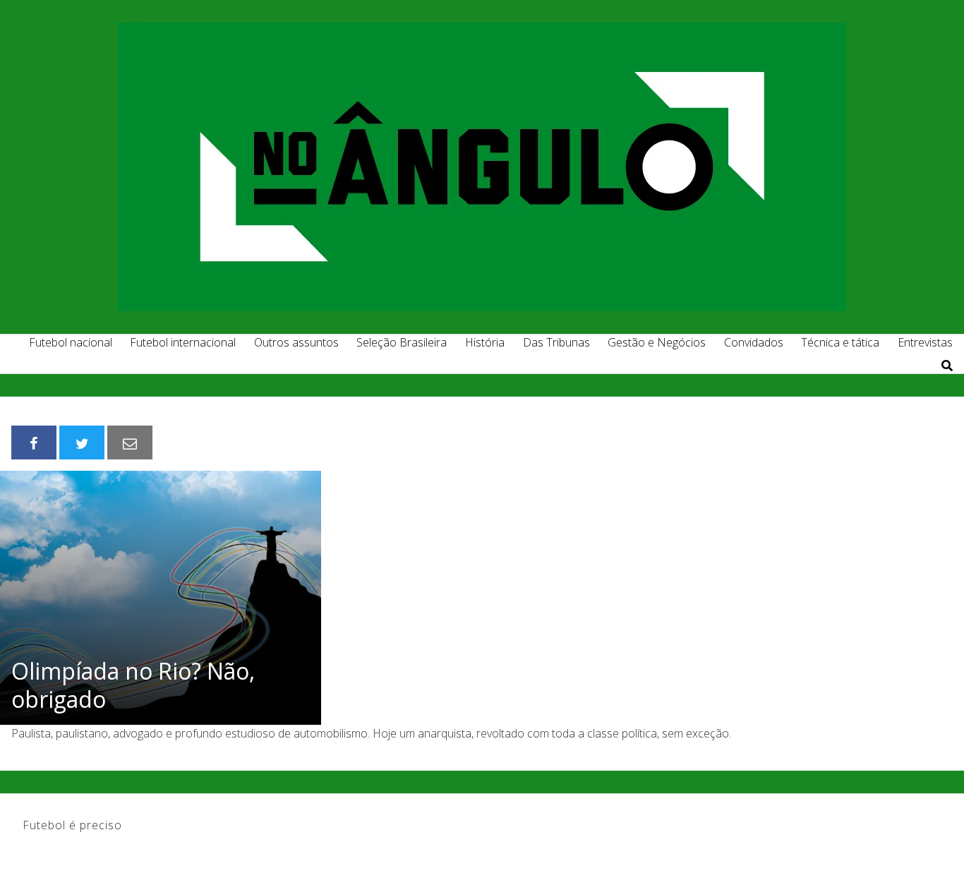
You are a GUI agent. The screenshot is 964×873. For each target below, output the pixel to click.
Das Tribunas (556, 342)
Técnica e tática (840, 342)
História (485, 342)
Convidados (753, 342)
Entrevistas (925, 342)
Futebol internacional (183, 342)
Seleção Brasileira (401, 342)
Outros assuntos (296, 342)
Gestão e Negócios (657, 342)
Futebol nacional (70, 342)
